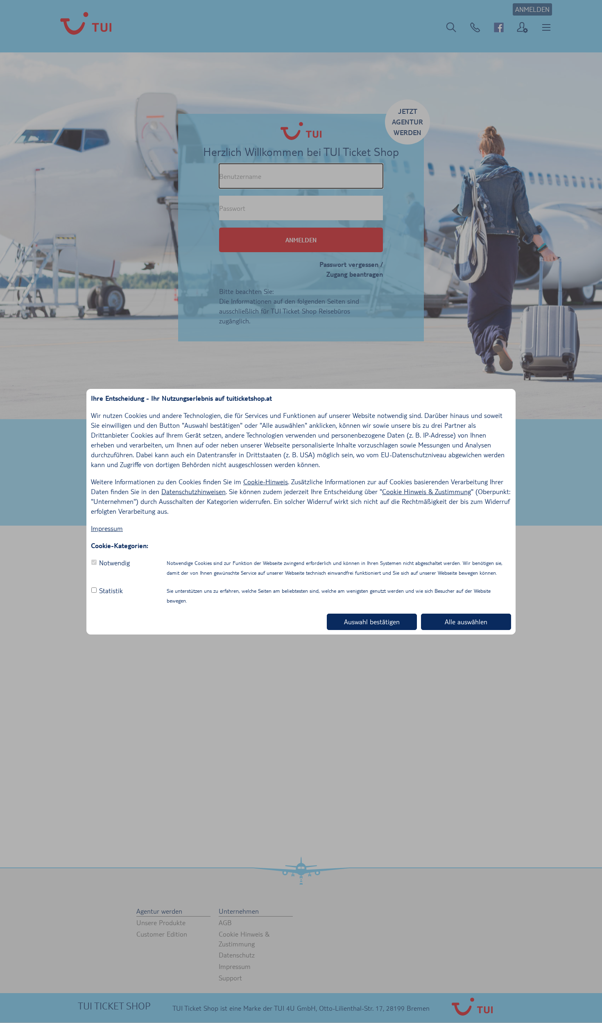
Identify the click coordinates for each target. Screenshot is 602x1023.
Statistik (111, 590)
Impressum (107, 528)
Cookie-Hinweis (265, 481)
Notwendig (114, 562)
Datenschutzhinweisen (193, 491)
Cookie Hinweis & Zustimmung (426, 491)
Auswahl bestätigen (372, 621)
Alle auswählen (466, 621)
